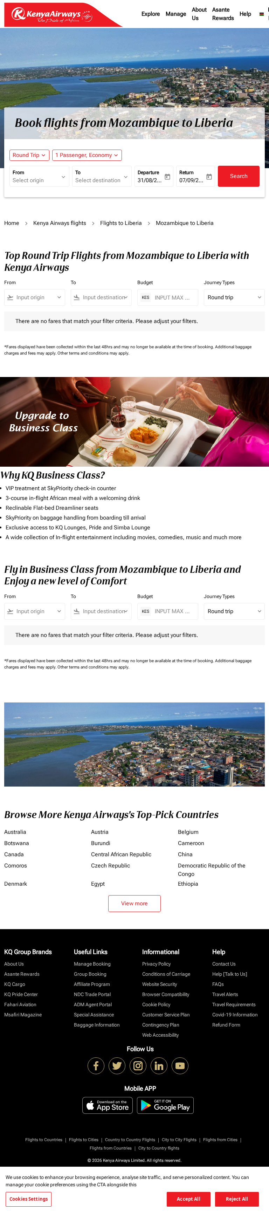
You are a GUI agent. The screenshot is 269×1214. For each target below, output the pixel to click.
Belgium (188, 832)
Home (11, 223)
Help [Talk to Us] (229, 974)
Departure (148, 172)
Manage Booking (92, 964)
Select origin (28, 180)
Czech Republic (110, 865)
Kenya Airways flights (59, 223)
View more (134, 903)
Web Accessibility (160, 1035)
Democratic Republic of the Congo (212, 869)
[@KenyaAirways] (117, 1065)
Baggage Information (97, 1025)
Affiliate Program (92, 984)
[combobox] (37, 297)
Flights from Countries (111, 1148)
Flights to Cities (83, 1139)
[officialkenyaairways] (138, 1065)
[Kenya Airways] (96, 1065)
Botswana (16, 843)
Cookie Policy (156, 1004)
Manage (176, 14)
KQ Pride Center (21, 994)
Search (239, 176)
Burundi (100, 843)
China (185, 854)
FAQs (218, 984)
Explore (151, 14)
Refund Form (226, 1025)
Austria (100, 832)
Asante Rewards (223, 13)
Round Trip (26, 155)
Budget (145, 282)
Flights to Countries (43, 1139)
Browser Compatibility (165, 994)
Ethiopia (188, 883)
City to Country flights (158, 1148)
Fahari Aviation (20, 1004)
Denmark (15, 883)
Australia (15, 832)
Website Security (159, 984)
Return (186, 172)
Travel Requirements (234, 1004)
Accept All (188, 1199)
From (18, 172)
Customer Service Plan (166, 1014)
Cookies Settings (28, 1199)
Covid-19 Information (235, 1014)
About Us (199, 13)
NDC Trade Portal (92, 994)
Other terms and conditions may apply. (93, 353)
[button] (87, 155)
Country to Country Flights (130, 1139)
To (78, 172)
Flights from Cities (220, 1139)
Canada (14, 854)
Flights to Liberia (121, 223)
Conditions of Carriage (166, 974)
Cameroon (191, 843)
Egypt (98, 883)
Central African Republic (121, 854)
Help (245, 14)
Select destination (97, 180)
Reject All (237, 1199)
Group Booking (90, 974)
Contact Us (224, 964)
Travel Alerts (225, 994)
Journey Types (219, 282)
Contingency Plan (160, 1025)
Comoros (15, 865)
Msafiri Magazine (23, 1014)
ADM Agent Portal (93, 1004)
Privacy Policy (156, 964)
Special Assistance (94, 1014)
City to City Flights (179, 1139)
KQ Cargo (14, 984)
